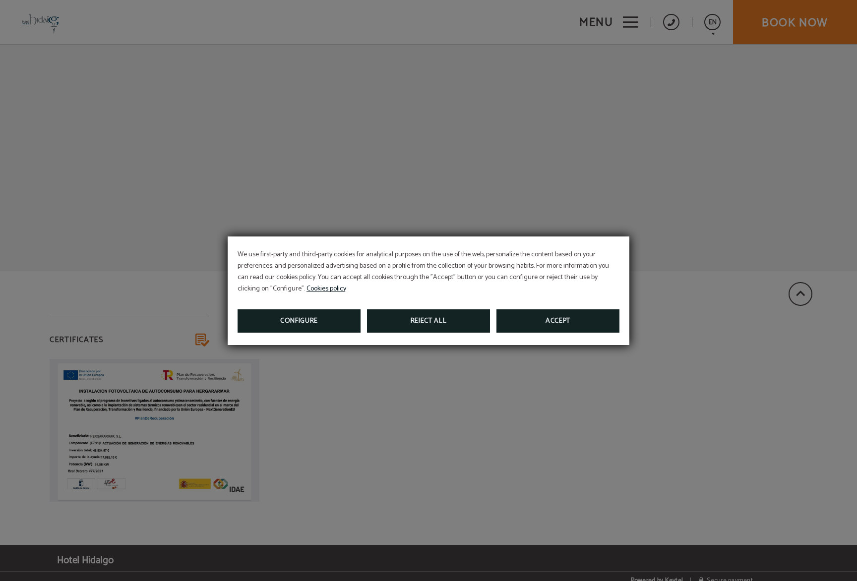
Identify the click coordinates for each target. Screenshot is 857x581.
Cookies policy (326, 288)
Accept (558, 321)
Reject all (429, 321)
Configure (299, 321)
